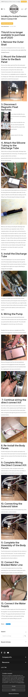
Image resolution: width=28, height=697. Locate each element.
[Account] (22, 9)
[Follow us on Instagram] (4, 653)
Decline (14, 690)
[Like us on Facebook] (1, 653)
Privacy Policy (20, 682)
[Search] (4, 9)
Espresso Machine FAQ (7, 23)
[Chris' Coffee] (14, 9)
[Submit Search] (25, 636)
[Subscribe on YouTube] (8, 653)
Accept (13, 686)
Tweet (8, 624)
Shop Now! (23, 1)
